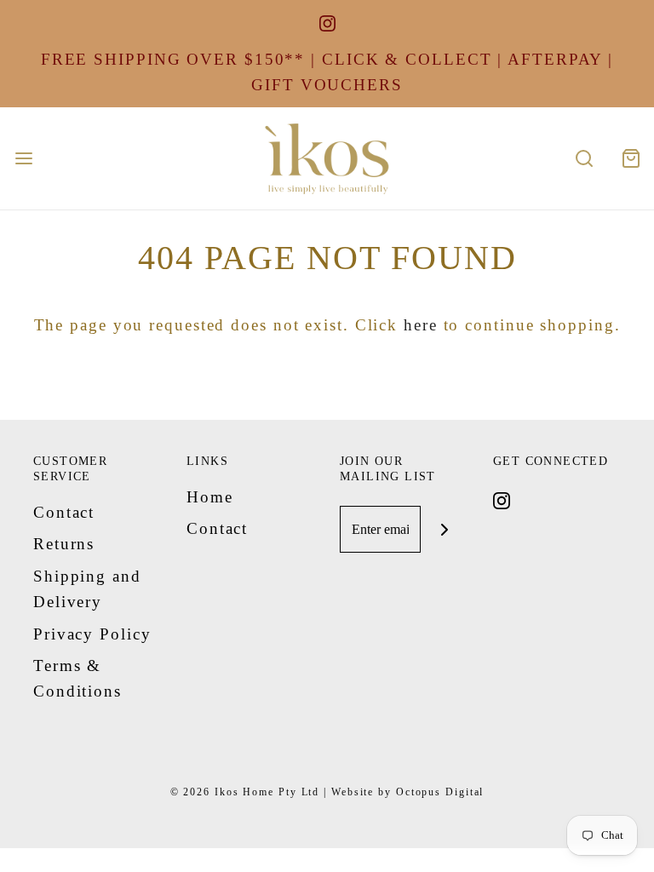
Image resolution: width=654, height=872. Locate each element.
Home (209, 497)
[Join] (444, 529)
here (421, 325)
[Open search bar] (583, 158)
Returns (64, 544)
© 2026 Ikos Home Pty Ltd (245, 792)
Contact (64, 512)
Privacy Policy (92, 634)
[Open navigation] (23, 158)
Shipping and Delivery (87, 589)
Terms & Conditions (77, 678)
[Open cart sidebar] (630, 158)
